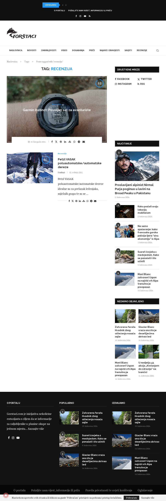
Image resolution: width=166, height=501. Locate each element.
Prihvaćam (131, 497)
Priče (92, 50)
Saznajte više (36, 429)
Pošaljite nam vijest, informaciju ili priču (90, 11)
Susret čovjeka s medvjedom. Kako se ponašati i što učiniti (148, 257)
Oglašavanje (145, 490)
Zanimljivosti (48, 50)
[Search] (157, 50)
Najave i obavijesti (110, 50)
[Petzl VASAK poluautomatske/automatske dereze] (30, 167)
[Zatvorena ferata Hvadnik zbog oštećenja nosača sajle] (125, 316)
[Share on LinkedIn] (65, 142)
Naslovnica (15, 50)
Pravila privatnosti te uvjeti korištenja (108, 490)
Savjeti (128, 50)
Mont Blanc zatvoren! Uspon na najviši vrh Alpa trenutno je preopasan (148, 280)
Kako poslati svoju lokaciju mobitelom (148, 209)
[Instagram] (80, 16)
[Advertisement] (100, 32)
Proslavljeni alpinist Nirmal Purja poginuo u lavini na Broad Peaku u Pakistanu (134, 189)
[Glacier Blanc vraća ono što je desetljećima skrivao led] (148, 316)
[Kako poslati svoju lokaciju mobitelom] (124, 211)
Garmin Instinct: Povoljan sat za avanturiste (57, 110)
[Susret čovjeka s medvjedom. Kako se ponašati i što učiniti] (124, 256)
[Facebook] (76, 16)
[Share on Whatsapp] (74, 142)
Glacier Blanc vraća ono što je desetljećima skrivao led (147, 332)
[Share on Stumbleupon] (70, 142)
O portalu (59, 11)
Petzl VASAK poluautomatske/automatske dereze (79, 163)
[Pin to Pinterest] (61, 142)
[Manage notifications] (5, 495)
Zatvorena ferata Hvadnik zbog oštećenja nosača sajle (125, 332)
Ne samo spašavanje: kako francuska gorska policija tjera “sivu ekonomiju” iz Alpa (148, 232)
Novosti (31, 50)
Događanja (78, 50)
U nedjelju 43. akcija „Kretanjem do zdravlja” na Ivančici (148, 367)
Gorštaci (56, 114)
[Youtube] (85, 16)
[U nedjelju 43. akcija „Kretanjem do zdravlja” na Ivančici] (148, 352)
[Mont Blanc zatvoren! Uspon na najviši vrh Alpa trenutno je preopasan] (124, 279)
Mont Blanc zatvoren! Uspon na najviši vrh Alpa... (71, 5)
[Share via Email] (84, 142)
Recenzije (142, 50)
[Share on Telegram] (79, 142)
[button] (62, 5)
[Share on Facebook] (52, 142)
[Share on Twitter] (56, 141)
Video (64, 50)
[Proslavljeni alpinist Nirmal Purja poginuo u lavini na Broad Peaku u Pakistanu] (137, 166)
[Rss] (89, 16)
